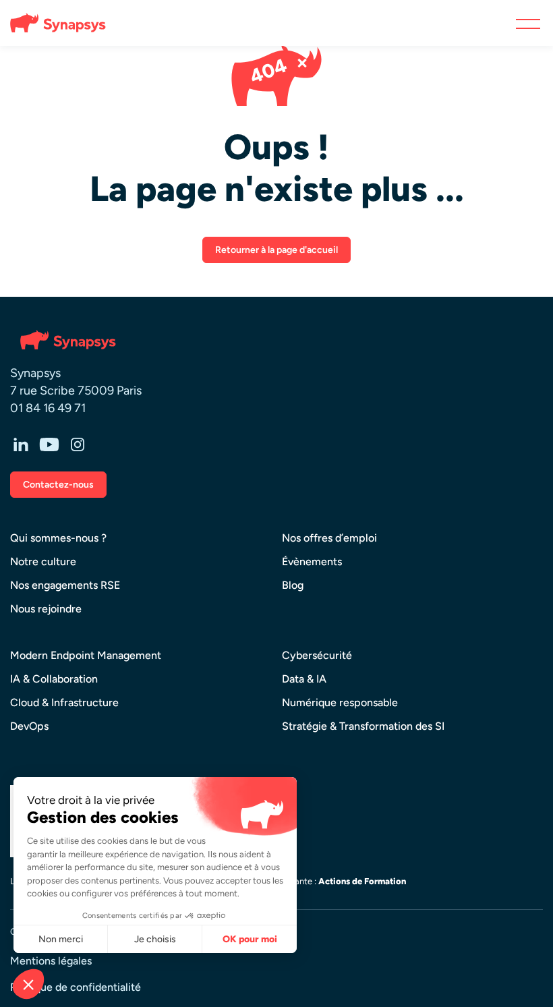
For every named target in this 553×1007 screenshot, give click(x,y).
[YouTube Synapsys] (49, 444)
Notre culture (43, 561)
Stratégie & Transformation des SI (363, 726)
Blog (292, 585)
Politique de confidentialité (75, 987)
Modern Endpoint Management (85, 655)
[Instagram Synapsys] (77, 444)
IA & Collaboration (54, 678)
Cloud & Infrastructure (64, 702)
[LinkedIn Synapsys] (21, 444)
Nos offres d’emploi (329, 537)
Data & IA (304, 678)
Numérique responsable (340, 702)
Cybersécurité (317, 655)
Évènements (312, 561)
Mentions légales (51, 960)
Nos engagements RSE (65, 585)
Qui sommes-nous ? (58, 537)
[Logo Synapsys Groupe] (52, 22)
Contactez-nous (58, 484)
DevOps (29, 726)
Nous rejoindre (46, 608)
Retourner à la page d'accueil (276, 250)
